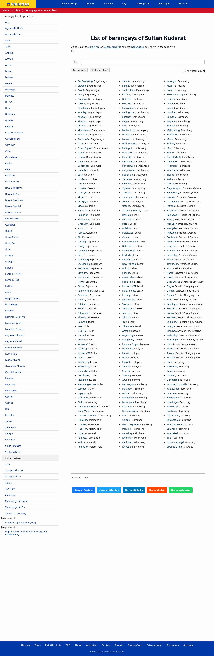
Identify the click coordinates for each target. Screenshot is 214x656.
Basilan (9, 71)
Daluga (81, 103)
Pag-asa (82, 437)
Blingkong (127, 339)
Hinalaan (82, 419)
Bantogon (83, 397)
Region (90, 3)
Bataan (9, 77)
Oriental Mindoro (14, 372)
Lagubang (172, 321)
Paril (80, 442)
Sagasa (81, 299)
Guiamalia (83, 250)
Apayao (9, 58)
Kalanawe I (173, 210)
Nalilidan (82, 428)
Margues (82, 272)
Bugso (170, 286)
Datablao (82, 170)
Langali (171, 98)
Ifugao (8, 230)
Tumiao (126, 201)
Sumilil (81, 152)
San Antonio (173, 419)
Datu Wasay (84, 410)
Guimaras (10, 224)
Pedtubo (171, 232)
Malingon (172, 223)
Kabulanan (83, 107)
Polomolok (83, 219)
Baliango (127, 388)
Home (6, 10)
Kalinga (9, 261)
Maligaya (82, 201)
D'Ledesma (173, 379)
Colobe (126, 419)
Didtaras (126, 98)
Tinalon (171, 357)
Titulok (81, 156)
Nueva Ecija (11, 353)
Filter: (75, 62)
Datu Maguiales (130, 424)
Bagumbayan (174, 188)
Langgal (171, 326)
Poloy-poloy (128, 290)
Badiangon (128, 384)
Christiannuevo (130, 241)
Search (183, 3)
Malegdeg (172, 335)
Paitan (81, 286)
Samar (8, 421)
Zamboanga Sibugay (15, 513)
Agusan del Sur (13, 34)
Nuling (125, 268)
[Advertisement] (26, 587)
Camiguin (10, 144)
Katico (170, 219)
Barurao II (127, 219)
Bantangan (83, 165)
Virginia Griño (174, 446)
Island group (69, 3)
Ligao (170, 107)
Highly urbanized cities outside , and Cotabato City (26, 533)
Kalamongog (129, 250)
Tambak (126, 192)
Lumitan (171, 116)
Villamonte (128, 326)
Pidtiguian (127, 161)
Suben (170, 259)
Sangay (126, 85)
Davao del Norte (13, 187)
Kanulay (82, 112)
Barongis (127, 406)
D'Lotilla (82, 330)
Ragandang (128, 299)
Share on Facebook (84, 490)
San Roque (172, 170)
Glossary (25, 645)
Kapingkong (128, 112)
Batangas (10, 89)
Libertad (82, 188)
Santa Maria (128, 90)
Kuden (170, 312)
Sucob (81, 228)
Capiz (8, 151)
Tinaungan (172, 263)
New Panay (84, 277)
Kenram (82, 357)
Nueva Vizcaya (12, 359)
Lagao (125, 121)
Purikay (126, 295)
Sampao (82, 388)
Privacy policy (155, 645)
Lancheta (172, 393)
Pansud (126, 272)
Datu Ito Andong (87, 406)
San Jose (171, 246)
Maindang (127, 348)
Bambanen (128, 397)
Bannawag (172, 192)
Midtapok (127, 148)
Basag (170, 277)
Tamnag (126, 375)
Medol (170, 139)
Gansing (126, 103)
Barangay (164, 3)
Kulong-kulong (175, 94)
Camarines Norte (14, 132)
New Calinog (129, 263)
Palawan (9, 378)
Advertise (91, 645)
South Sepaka (85, 148)
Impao (81, 339)
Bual (80, 326)
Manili (125, 357)
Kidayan (126, 446)
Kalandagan (173, 388)
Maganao (172, 121)
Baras (170, 362)
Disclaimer (173, 645)
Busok (81, 90)
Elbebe (81, 179)
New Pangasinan (87, 384)
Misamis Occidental (15, 316)
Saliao (81, 308)
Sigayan (126, 188)
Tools (38, 645)
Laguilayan (83, 375)
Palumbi (126, 156)
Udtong (126, 205)
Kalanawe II (173, 214)
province (94, 47)
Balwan (126, 393)
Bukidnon (10, 114)
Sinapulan (83, 223)
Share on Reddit (156, 490)
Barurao (126, 214)
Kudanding (83, 366)
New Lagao (173, 402)
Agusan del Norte (14, 28)
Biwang (82, 85)
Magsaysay (84, 268)
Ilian (80, 254)
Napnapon (172, 161)
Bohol (8, 107)
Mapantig (83, 379)
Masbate (9, 310)
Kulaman (171, 317)
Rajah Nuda (173, 415)
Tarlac (8, 482)
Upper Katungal (175, 442)
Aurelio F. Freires (131, 210)
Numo (81, 281)
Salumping (83, 312)
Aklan (8, 40)
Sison (81, 143)
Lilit (124, 125)
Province (108, 3)
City (124, 3)
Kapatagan (172, 304)
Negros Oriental (13, 341)
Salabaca (82, 304)
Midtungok (173, 339)
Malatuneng (173, 130)
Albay (8, 46)
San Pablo (172, 428)
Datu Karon (128, 246)
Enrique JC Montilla (177, 384)
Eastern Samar (13, 218)
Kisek (169, 85)
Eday (80, 174)
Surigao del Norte (14, 470)
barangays (137, 47)
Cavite (8, 163)
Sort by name (79, 70)
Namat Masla (174, 156)
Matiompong (129, 143)
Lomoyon (83, 192)
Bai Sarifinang (85, 81)
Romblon (9, 415)
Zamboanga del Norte (16, 501)
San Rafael (172, 433)
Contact (106, 645)
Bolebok (126, 228)
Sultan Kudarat (112, 47)
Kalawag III (84, 353)
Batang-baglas (130, 410)
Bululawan (128, 232)
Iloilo (7, 249)
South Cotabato (13, 445)
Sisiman (126, 370)
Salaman (126, 304)
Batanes (9, 83)
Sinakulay (172, 254)
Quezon (9, 396)
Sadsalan (127, 179)
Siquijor (9, 433)
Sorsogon (10, 439)
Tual (169, 268)
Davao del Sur (12, 193)
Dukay (81, 246)
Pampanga (10, 384)
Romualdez (173, 241)
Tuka (80, 161)
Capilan (126, 237)
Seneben (126, 183)
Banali (170, 272)
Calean (170, 370)
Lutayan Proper (130, 344)
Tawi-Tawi (10, 488)
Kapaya (82, 116)
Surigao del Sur (13, 476)
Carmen (171, 375)
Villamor (82, 317)
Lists (17, 10)
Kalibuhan (127, 437)
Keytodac (127, 254)
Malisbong (172, 134)
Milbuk (170, 143)
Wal (169, 179)
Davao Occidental (14, 200)
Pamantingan (85, 290)
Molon (170, 152)
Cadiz (81, 402)
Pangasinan (11, 390)
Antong (126, 330)
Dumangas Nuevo (87, 415)
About (78, 645)
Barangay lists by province (18, 16)
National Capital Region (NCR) (20, 522)
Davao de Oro (12, 181)
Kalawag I (83, 344)
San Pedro (172, 250)
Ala (79, 237)
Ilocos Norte (11, 236)
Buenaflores (173, 281)
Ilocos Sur (10, 243)
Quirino (9, 402)
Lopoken (171, 112)
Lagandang (84, 370)
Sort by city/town (99, 70)
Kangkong (83, 259)
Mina (169, 148)
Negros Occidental (14, 335)
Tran (124, 321)
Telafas (81, 232)
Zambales (10, 494)
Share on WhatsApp (180, 490)
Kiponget (172, 81)
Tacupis (171, 353)
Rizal (7, 408)
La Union (9, 286)
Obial (81, 433)
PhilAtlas (20, 4)
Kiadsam (171, 308)
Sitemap (188, 645)
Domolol (127, 428)
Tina (169, 437)
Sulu (7, 464)
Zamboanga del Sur (15, 507)
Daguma (82, 98)
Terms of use (135, 645)
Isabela (9, 255)
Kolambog (83, 362)
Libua (170, 103)
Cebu (7, 169)
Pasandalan (128, 277)
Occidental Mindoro (15, 365)
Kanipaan (127, 442)
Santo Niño (84, 139)
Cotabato (10, 175)
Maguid (171, 125)
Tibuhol (171, 174)
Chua (80, 94)
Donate (119, 645)
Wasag (170, 183)
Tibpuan (126, 317)
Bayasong (127, 335)
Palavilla (126, 362)
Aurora (8, 64)
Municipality (143, 3)
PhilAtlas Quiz (53, 645)
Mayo (81, 205)
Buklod (171, 290)
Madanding (128, 130)
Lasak (81, 183)
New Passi (172, 406)
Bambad (82, 321)
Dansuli (82, 335)
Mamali (126, 139)
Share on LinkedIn (134, 490)
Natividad (83, 210)
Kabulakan (127, 107)
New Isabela (173, 397)
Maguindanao (12, 298)
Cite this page (81, 478)
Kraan (170, 90)
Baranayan (128, 402)
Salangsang (128, 308)
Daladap (82, 241)
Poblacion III (129, 286)
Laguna (9, 267)
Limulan (82, 424)
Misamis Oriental (14, 322)
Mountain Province (14, 329)
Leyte (8, 292)
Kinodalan (127, 259)
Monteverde (84, 130)
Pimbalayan (128, 165)
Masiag (81, 125)
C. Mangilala (173, 201)
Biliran (8, 101)
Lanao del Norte (13, 273)
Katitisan (126, 116)
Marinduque (11, 304)
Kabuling (127, 433)
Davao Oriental (13, 206)
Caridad (126, 94)
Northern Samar (13, 347)
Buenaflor (172, 366)
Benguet (9, 95)
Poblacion (83, 134)
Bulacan (9, 120)
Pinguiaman (128, 170)
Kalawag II (83, 348)
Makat (81, 196)
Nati (169, 344)
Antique (9, 52)
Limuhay (171, 330)
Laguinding (84, 263)
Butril (125, 415)
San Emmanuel (175, 424)
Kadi (169, 299)
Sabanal (126, 81)
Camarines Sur (13, 138)
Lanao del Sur (12, 279)
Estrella (171, 205)
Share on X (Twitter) (109, 490)
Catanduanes (12, 157)
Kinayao (82, 121)
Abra (7, 22)
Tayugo (82, 393)
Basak (125, 223)
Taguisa (126, 312)
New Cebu (127, 152)
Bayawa (171, 196)
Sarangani (10, 427)
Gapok (170, 295)
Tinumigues (128, 196)
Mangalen (172, 228)
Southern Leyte (13, 452)
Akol (124, 379)
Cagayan (9, 126)
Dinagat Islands (13, 212)
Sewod (170, 348)
